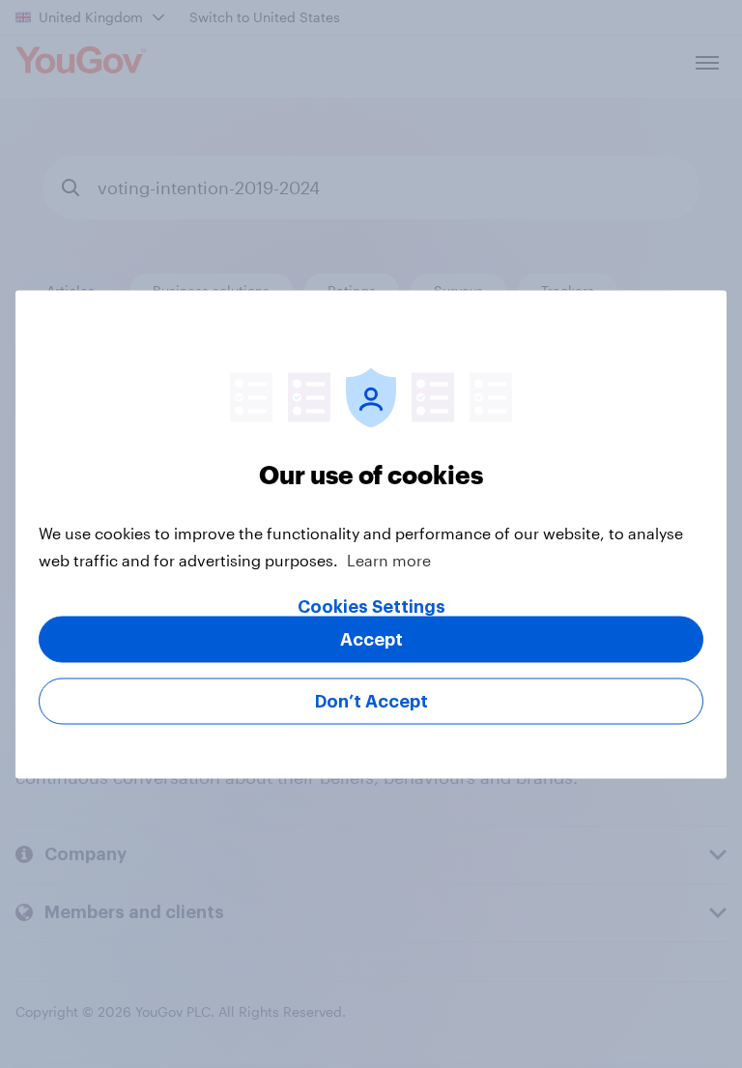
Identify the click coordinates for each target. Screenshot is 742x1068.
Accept (371, 639)
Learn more (389, 559)
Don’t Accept (371, 700)
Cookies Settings (371, 606)
